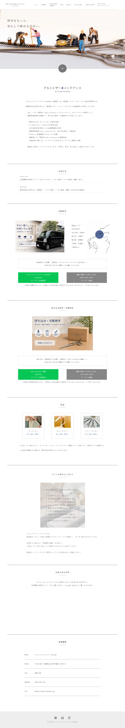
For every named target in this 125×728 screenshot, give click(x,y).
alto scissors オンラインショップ (103, 4)
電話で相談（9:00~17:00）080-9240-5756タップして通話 (87, 278)
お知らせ (68, 5)
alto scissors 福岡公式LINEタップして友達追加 (38, 374)
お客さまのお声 (89, 5)
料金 (61, 5)
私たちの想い (78, 5)
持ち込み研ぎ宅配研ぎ (53, 4)
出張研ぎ (43, 5)
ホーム (36, 5)
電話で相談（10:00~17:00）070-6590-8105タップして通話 (86, 374)
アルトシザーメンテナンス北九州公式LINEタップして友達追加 (38, 278)
